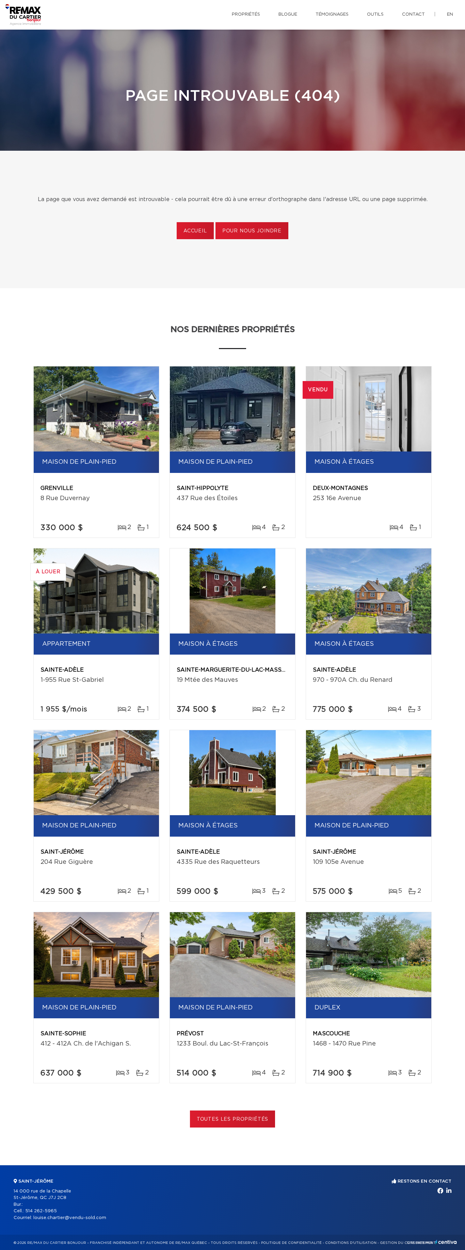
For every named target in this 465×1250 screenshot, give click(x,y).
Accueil (195, 231)
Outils (375, 14)
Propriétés (246, 14)
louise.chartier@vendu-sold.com (69, 1218)
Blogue (287, 14)
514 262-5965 (41, 1211)
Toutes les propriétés (233, 1119)
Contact (413, 14)
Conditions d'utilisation (350, 1243)
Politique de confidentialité (291, 1243)
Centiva (446, 1242)
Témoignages (332, 14)
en (450, 14)
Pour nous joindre (252, 231)
